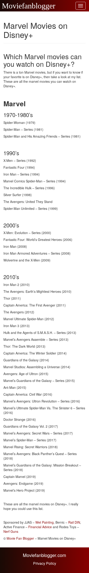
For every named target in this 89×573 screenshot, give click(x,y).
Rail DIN (74, 522)
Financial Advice (40, 527)
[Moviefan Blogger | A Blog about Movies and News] (3, 5)
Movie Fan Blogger (20, 538)
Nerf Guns (10, 531)
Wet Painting (44, 522)
